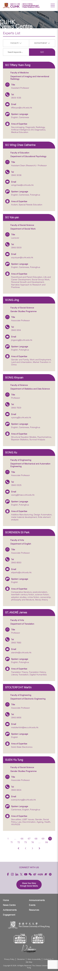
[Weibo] (34, 874)
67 (29, 838)
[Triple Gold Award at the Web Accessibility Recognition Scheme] (20, 938)
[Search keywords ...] (16, 52)
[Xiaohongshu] (40, 874)
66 (22, 838)
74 (32, 842)
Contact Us (47, 959)
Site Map (29, 962)
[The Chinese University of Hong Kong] (12, 5)
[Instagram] (12, 874)
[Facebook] (7, 874)
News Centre (9, 905)
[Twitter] (21, 874)
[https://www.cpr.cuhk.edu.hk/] (31, 5)
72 (18, 842)
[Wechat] (30, 874)
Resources (34, 910)
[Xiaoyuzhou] (45, 874)
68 (36, 838)
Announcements (37, 900)
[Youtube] (25, 874)
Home (6, 900)
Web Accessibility (34, 959)
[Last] (39, 848)
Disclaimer (21, 959)
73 (25, 842)
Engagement (9, 914)
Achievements (10, 910)
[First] (18, 848)
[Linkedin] (16, 874)
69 (43, 838)
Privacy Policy (9, 959)
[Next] (32, 848)
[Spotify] (50, 874)
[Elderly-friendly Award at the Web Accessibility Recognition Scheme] (38, 938)
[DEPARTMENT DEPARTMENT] (42, 46)
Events (32, 905)
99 (46, 842)
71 (12, 842)
